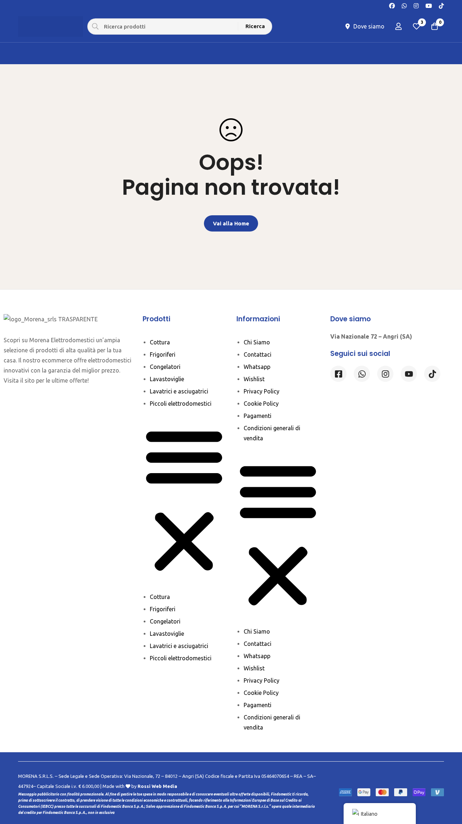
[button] (184, 500)
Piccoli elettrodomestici (181, 403)
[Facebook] (392, 5)
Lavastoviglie (167, 379)
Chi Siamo (257, 342)
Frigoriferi (162, 354)
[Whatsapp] (404, 5)
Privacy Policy (261, 391)
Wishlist (254, 379)
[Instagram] (416, 5)
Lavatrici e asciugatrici (179, 391)
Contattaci (257, 354)
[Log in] (398, 26)
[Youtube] (429, 5)
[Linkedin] (409, 374)
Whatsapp (257, 366)
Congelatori (165, 366)
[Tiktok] (432, 374)
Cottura (160, 342)
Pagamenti (257, 416)
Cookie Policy (261, 403)
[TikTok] (441, 5)
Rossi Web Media (157, 786)
